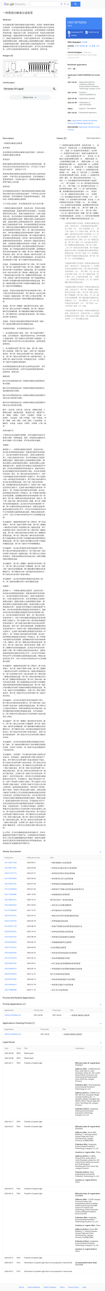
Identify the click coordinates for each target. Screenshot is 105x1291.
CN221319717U (11, 873)
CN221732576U (11, 947)
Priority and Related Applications (80, 123)
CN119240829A (11, 889)
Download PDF (77, 32)
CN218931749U (11, 868)
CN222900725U (11, 963)
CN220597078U (11, 979)
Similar (74, 35)
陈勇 (93, 46)
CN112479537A (11, 958)
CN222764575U (11, 921)
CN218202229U (11, 884)
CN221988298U (11, 990)
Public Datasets (50, 1287)
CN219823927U (11, 900)
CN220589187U (11, 969)
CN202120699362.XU (13, 1015)
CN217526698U (11, 894)
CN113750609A (11, 910)
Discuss (71, 130)
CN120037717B (11, 926)
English (85, 42)
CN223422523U (11, 931)
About (21, 1287)
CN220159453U (11, 974)
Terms (62, 1287)
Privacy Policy (73, 1287)
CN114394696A (11, 878)
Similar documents (89, 121)
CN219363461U (11, 985)
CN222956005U (11, 942)
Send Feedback (34, 1287)
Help (84, 1287)
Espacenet (83, 127)
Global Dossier (94, 127)
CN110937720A (11, 863)
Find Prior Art (93, 32)
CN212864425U (11, 905)
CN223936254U (11, 953)
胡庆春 (82, 46)
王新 (77, 46)
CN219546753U (11, 937)
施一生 (88, 46)
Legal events (77, 121)
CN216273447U (11, 916)
